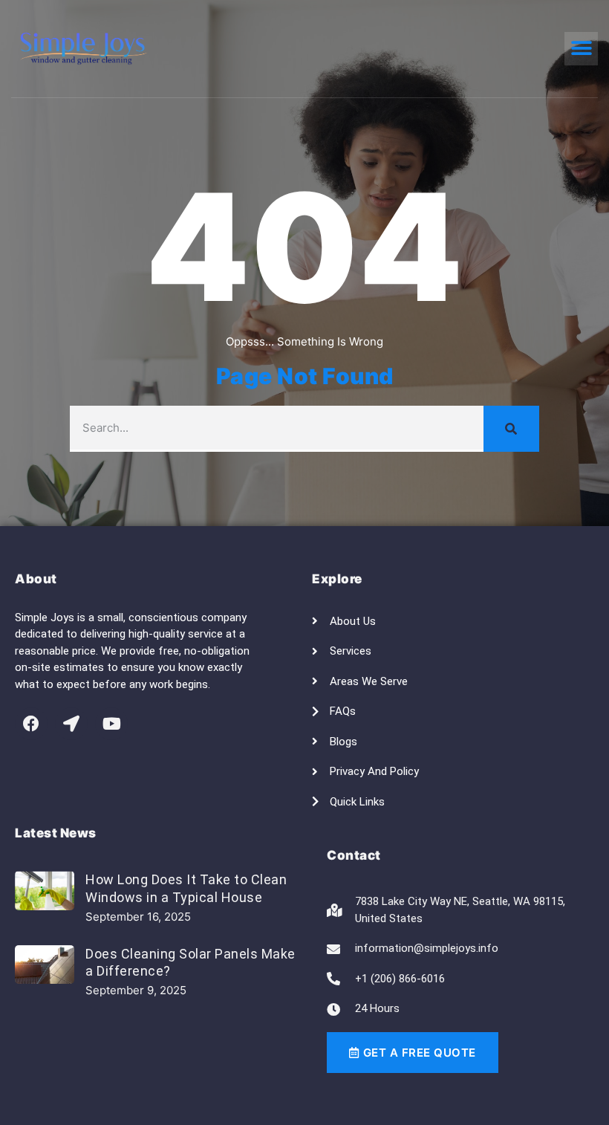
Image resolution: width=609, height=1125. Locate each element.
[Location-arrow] (71, 723)
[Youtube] (111, 723)
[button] (581, 48)
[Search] (511, 429)
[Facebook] (31, 723)
